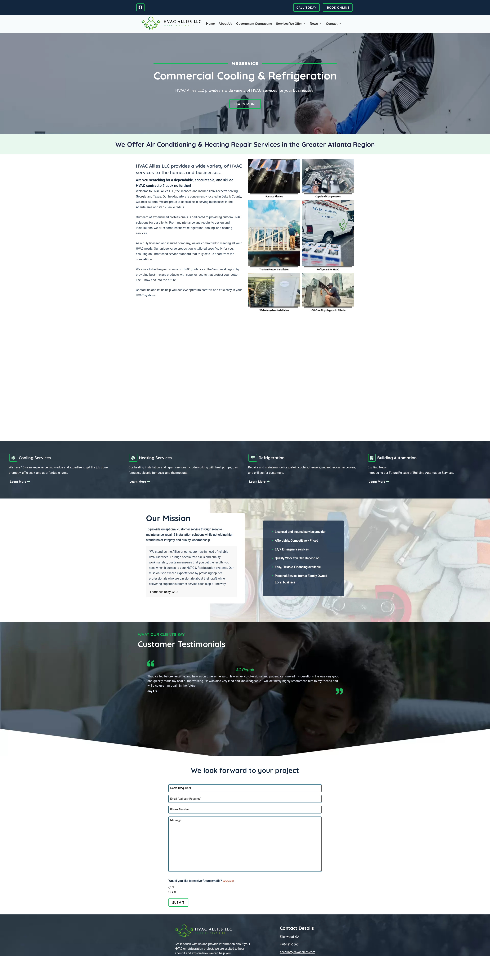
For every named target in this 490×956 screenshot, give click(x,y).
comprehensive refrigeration (184, 228)
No (174, 887)
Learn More (245, 104)
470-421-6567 (289, 944)
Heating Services (155, 457)
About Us (225, 23)
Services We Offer (289, 23)
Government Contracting (254, 23)
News (314, 23)
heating (227, 228)
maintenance (186, 222)
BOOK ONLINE (337, 7)
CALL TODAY (306, 7)
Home (210, 23)
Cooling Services (35, 457)
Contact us (143, 290)
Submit (178, 902)
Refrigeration (272, 457)
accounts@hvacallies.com (297, 952)
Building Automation (397, 457)
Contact (331, 23)
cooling (210, 228)
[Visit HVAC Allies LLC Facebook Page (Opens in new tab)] (140, 7)
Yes (174, 892)
